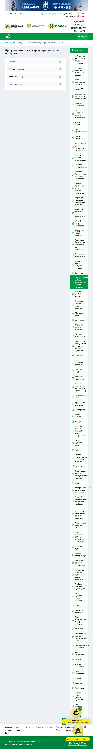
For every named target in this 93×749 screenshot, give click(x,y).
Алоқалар (30, 727)
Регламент (49, 727)
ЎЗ (6, 13)
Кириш (83, 36)
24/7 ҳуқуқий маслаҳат (51, 13)
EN (21, 13)
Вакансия (39, 727)
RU (16, 13)
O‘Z (10, 13)
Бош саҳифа (10, 42)
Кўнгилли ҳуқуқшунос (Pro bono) (9, 730)
